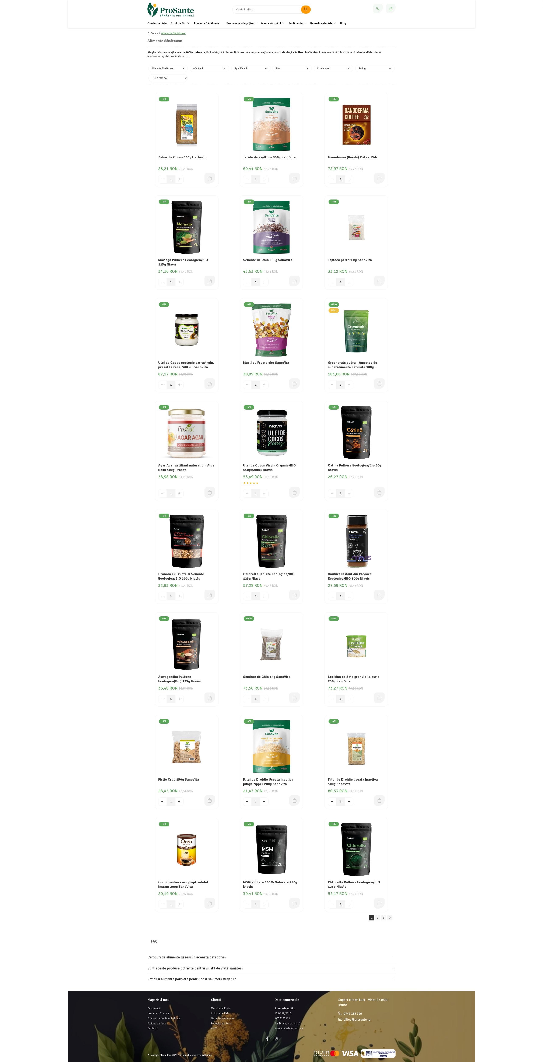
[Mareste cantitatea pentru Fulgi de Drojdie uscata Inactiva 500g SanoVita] (349, 801)
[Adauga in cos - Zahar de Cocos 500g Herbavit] (209, 178)
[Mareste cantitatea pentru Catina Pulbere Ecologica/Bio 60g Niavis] (349, 493)
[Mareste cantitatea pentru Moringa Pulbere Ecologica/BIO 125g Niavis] (179, 282)
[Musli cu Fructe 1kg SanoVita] (271, 330)
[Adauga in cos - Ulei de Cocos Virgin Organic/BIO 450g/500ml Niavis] (294, 492)
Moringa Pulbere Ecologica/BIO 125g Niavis (183, 262)
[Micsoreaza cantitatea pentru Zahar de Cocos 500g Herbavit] (162, 179)
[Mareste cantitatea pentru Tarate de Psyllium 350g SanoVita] (264, 179)
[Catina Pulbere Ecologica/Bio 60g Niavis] (356, 432)
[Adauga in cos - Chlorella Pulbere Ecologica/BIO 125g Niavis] (379, 903)
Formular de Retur (221, 1023)
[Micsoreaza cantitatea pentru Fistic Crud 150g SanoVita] (162, 801)
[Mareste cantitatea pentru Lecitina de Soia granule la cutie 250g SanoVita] (349, 699)
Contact (152, 1028)
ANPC (214, 1028)
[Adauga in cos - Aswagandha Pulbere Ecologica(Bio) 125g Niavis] (209, 698)
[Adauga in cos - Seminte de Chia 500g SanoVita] (294, 281)
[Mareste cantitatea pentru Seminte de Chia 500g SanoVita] (264, 282)
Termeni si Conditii (158, 1013)
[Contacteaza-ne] (378, 8)
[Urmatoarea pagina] (389, 917)
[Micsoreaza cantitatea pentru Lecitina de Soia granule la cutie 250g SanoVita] (332, 699)
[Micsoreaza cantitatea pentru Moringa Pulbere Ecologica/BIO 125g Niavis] (162, 282)
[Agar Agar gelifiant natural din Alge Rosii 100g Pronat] (186, 432)
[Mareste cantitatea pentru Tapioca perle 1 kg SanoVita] (349, 282)
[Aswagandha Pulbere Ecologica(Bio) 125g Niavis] (186, 644)
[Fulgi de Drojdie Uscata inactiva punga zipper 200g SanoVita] (271, 746)
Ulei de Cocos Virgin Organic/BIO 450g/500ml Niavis (269, 467)
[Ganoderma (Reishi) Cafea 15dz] (356, 124)
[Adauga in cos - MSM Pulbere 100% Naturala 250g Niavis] (294, 903)
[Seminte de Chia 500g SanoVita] (271, 227)
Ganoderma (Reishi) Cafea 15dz (352, 157)
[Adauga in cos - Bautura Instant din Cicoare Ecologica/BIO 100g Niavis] (379, 595)
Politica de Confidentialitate (163, 1018)
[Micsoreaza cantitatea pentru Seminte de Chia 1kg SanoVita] (247, 699)
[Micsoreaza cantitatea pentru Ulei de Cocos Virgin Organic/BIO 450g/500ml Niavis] (247, 493)
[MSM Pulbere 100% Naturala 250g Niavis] (271, 849)
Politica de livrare (157, 1023)
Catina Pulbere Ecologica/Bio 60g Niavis (354, 467)
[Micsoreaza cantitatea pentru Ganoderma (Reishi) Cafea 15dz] (332, 179)
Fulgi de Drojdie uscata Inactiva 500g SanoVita (353, 781)
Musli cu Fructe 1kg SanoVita (266, 363)
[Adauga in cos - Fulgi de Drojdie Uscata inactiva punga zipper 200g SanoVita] (294, 800)
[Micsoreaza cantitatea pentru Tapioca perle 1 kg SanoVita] (332, 282)
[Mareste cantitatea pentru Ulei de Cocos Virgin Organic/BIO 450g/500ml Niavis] (264, 493)
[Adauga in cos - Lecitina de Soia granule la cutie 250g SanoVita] (379, 698)
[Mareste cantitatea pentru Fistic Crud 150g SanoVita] (179, 801)
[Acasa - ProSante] (173, 9)
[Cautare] (306, 10)
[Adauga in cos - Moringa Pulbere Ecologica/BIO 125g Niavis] (209, 281)
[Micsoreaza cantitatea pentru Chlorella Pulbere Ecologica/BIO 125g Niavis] (332, 904)
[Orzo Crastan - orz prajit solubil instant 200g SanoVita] (186, 849)
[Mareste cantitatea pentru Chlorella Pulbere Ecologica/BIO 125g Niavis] (349, 904)
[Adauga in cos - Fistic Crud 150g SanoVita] (209, 800)
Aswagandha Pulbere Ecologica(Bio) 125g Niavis (179, 679)
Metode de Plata (220, 1008)
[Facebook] (267, 1038)
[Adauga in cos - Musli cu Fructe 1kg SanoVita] (294, 383)
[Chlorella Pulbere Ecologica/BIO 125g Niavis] (356, 849)
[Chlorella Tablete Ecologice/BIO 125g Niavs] (271, 541)
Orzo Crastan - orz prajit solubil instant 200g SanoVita (183, 884)
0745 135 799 (352, 1014)
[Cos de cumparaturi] (391, 8)
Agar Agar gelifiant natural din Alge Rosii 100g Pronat (186, 467)
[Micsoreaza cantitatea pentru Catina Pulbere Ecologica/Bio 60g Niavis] (332, 493)
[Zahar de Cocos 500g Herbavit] (186, 124)
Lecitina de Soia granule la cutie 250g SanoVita (353, 679)
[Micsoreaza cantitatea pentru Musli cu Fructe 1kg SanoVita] (247, 385)
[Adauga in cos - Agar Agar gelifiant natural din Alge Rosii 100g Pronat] (209, 492)
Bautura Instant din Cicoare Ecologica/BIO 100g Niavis (349, 576)
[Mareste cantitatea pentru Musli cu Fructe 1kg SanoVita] (264, 385)
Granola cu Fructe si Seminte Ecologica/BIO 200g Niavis (181, 576)
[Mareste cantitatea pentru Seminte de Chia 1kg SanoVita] (264, 699)
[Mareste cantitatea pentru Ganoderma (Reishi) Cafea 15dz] (349, 179)
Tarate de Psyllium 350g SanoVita (269, 157)
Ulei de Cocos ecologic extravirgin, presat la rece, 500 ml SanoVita (186, 365)
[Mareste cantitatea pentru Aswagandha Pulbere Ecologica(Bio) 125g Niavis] (179, 699)
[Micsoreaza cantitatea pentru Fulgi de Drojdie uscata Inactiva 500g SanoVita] (332, 801)
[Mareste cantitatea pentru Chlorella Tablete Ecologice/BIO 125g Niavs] (264, 596)
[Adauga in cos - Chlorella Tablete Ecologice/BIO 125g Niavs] (294, 595)
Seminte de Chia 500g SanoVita (267, 260)
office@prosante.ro (356, 1019)
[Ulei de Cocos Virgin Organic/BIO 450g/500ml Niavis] (271, 432)
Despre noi (153, 1008)
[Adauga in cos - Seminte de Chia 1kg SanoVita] (294, 698)
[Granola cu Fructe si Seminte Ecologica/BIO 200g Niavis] (186, 541)
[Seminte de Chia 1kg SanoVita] (271, 644)
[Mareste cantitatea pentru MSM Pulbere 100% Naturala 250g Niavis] (264, 904)
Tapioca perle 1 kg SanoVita (350, 260)
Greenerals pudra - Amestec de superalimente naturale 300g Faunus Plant (352, 365)
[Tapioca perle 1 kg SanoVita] (356, 227)
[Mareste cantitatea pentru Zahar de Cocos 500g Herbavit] (179, 179)
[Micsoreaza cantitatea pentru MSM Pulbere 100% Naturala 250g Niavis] (247, 904)
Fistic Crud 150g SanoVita (178, 779)
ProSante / (154, 33)
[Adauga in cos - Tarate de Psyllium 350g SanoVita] (294, 178)
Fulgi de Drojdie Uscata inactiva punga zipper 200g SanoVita (268, 781)
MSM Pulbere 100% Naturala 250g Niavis (270, 884)
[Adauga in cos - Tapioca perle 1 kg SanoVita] (379, 281)
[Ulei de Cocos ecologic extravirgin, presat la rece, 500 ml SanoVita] (186, 330)
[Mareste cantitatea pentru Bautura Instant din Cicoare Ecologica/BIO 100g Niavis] (349, 596)
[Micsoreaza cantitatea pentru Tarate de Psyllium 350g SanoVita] (247, 179)
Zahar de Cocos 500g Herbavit (182, 157)
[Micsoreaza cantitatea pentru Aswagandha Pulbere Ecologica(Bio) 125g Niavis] (162, 699)
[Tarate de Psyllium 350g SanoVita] (271, 124)
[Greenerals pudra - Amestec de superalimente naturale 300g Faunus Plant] (356, 330)
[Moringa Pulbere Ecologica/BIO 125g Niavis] (186, 227)
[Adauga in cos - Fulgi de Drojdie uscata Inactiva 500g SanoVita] (379, 800)
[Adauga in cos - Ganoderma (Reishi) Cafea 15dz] (379, 178)
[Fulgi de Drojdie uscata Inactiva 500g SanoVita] (356, 746)
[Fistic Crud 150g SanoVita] (186, 746)
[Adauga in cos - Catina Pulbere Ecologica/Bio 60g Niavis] (379, 492)
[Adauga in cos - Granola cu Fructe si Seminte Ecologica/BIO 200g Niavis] (209, 595)
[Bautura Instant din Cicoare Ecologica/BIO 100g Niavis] (356, 541)
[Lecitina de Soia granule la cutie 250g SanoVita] (356, 644)
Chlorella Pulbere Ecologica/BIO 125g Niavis (354, 884)
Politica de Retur (220, 1013)
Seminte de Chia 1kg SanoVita (266, 677)
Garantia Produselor (223, 1018)
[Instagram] (276, 1038)
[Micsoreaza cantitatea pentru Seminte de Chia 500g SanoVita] (247, 282)
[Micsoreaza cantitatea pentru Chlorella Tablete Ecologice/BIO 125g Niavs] (247, 596)
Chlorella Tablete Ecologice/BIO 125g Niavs (268, 576)
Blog (343, 23)
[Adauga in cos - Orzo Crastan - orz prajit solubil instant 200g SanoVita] (209, 903)
